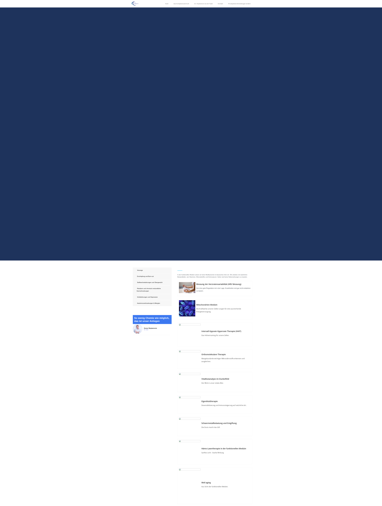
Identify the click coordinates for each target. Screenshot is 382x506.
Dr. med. (146, 329)
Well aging (206, 482)
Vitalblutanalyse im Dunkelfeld (215, 379)
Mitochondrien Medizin (206, 305)
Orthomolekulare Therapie (213, 354)
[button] (239, 3)
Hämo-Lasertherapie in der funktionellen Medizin (223, 448)
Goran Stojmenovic (150, 328)
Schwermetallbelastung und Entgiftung (219, 423)
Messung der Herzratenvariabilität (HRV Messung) (218, 284)
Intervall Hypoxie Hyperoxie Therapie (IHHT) (221, 331)
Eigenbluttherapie (209, 401)
